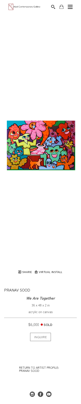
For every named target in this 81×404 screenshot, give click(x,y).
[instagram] (32, 394)
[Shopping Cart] (61, 6)
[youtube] (49, 394)
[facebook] (40, 394)
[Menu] (70, 7)
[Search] (53, 7)
